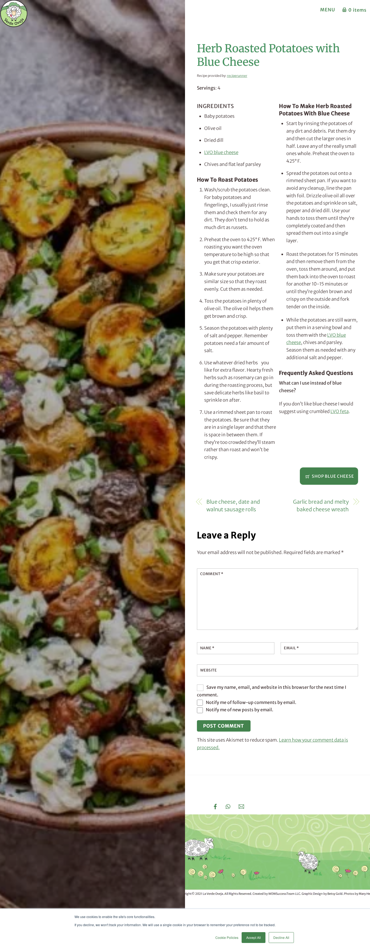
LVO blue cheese (221, 152)
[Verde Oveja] (13, 24)
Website (208, 670)
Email (291, 648)
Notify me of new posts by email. (239, 709)
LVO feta (339, 411)
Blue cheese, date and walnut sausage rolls (233, 506)
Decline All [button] (281, 937)
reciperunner (237, 76)
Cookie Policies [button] (226, 937)
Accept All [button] (253, 937)
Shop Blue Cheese (333, 476)
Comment (211, 574)
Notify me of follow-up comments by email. (251, 702)
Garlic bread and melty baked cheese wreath (321, 506)
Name (207, 648)
